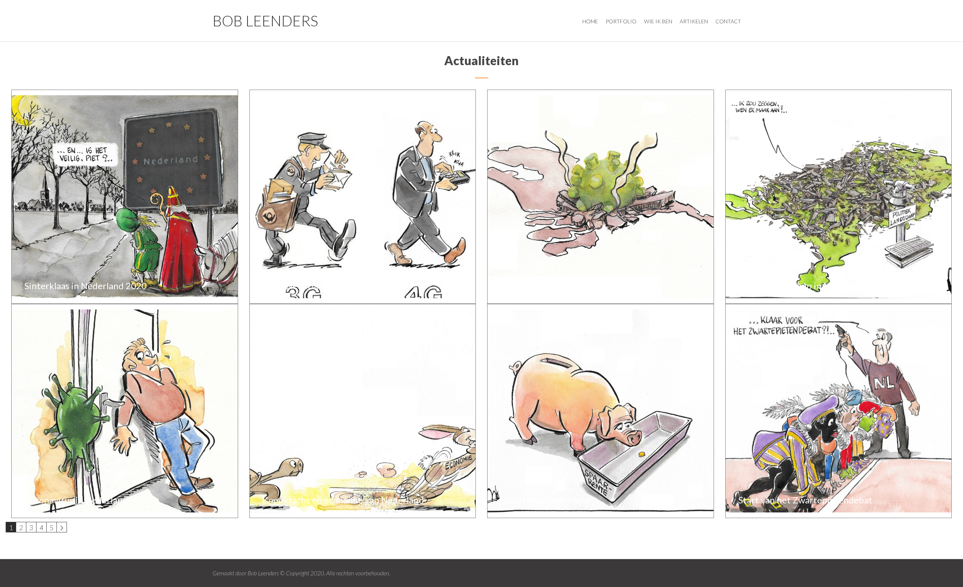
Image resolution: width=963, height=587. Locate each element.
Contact (728, 21)
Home (590, 21)
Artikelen (694, 21)
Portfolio (621, 21)
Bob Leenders (265, 20)
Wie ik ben (658, 21)
